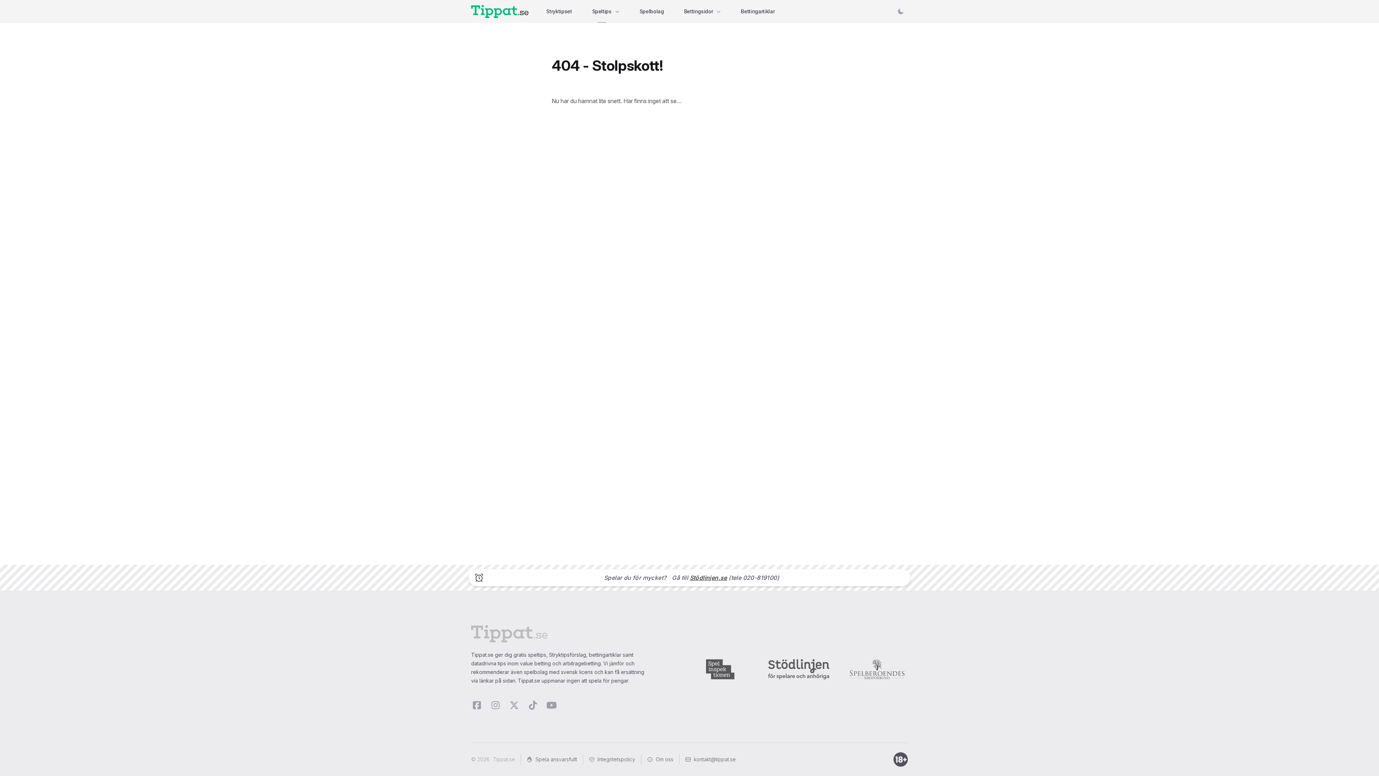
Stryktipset (559, 11)
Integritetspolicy (616, 759)
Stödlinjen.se (708, 577)
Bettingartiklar (758, 11)
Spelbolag (652, 11)
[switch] (900, 11)
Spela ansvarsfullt (556, 759)
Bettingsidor (698, 11)
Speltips (602, 11)
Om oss (664, 759)
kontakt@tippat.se (715, 759)
